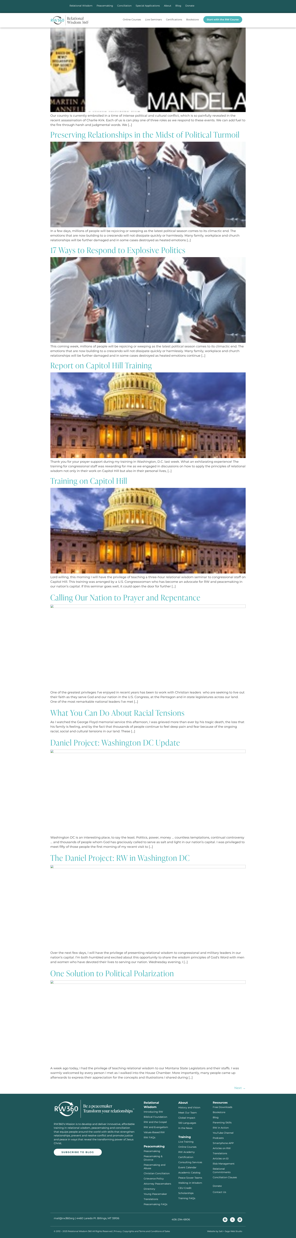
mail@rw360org (64, 1218)
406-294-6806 (181, 1219)
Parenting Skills (222, 1122)
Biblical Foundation (155, 1116)
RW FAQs (149, 1137)
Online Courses (132, 19)
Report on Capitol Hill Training (101, 365)
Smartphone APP (223, 1143)
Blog (178, 5)
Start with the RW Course (223, 19)
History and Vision (189, 1107)
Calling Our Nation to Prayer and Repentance (125, 597)
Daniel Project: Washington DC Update (115, 742)
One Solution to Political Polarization (112, 973)
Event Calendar (187, 1167)
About (167, 5)
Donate (189, 5)
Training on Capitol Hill (88, 480)
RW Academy (186, 1152)
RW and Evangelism (156, 1127)
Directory (149, 1188)
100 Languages (187, 1122)
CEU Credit (185, 1188)
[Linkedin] (239, 1219)
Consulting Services (190, 1162)
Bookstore (192, 19)
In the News (185, 1128)
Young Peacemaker (155, 1194)
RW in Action (221, 1127)
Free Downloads (222, 1107)
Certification (185, 1157)
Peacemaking (105, 5)
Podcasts (218, 1138)
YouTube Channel (223, 1132)
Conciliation (124, 5)
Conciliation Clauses (225, 1177)
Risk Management (224, 1163)
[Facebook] (225, 1219)
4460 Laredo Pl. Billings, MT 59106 (97, 1218)
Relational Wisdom (81, 5)
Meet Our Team (187, 1112)
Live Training (186, 1141)
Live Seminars (153, 19)
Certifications (174, 19)
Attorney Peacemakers (157, 1183)
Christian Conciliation (157, 1173)
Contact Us (219, 1192)
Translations (151, 1199)
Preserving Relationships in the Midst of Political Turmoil (145, 134)
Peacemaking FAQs (155, 1204)
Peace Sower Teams (190, 1177)
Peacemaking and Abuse (154, 1166)
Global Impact (186, 1117)
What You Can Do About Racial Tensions (117, 712)
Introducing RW (153, 1111)
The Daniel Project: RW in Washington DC (120, 857)
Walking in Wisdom (190, 1182)
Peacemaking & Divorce (153, 1158)
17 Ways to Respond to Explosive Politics (118, 250)
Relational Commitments (222, 1170)
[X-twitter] (232, 1219)
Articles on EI (221, 1158)
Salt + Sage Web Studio (230, 1231)
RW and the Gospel (155, 1122)
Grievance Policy (154, 1178)
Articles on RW (222, 1148)
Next (240, 1088)
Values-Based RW (154, 1132)
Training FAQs (186, 1198)
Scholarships (186, 1193)
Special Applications (148, 5)
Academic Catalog (189, 1172)
